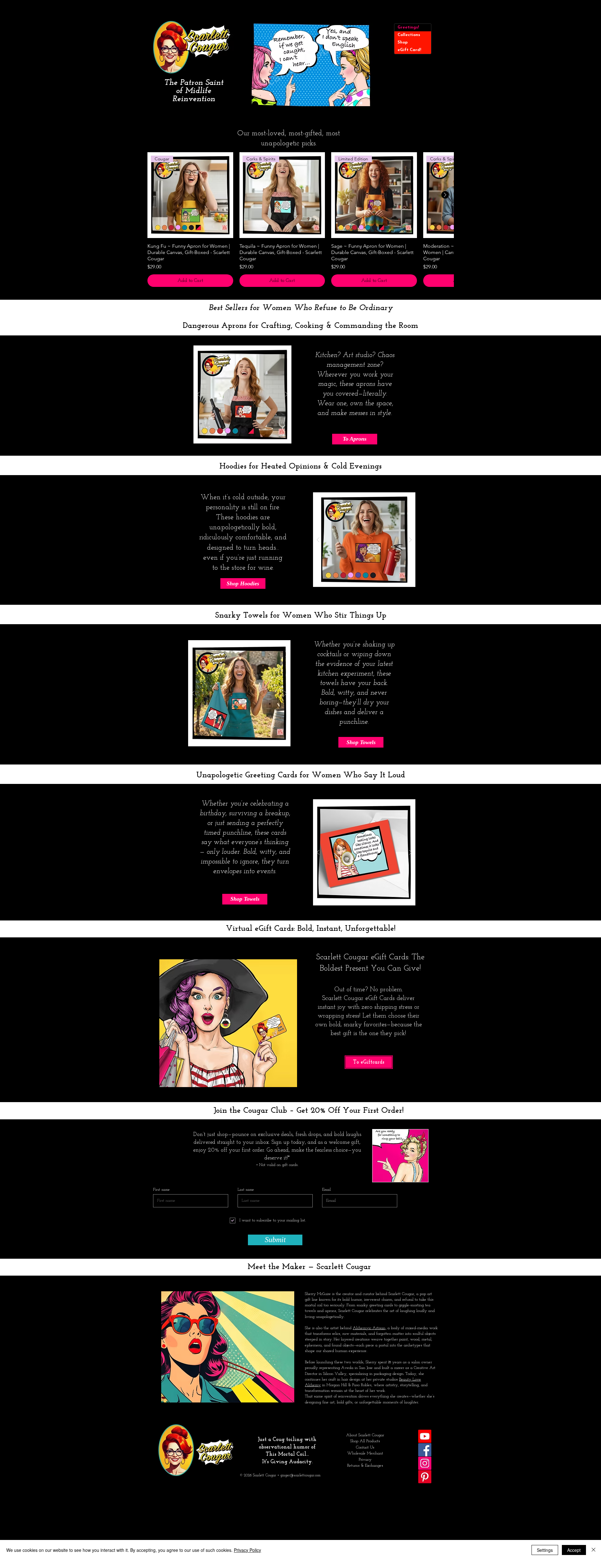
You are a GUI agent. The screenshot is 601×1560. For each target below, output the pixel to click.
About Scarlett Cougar (365, 1435)
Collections (409, 35)
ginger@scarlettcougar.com (300, 1475)
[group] (300, 219)
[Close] (593, 1550)
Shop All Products (365, 1441)
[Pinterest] (424, 1476)
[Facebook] (424, 1449)
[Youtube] (424, 1436)
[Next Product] (445, 195)
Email (326, 1190)
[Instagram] (424, 1463)
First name (161, 1190)
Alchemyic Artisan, (369, 1328)
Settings (545, 1550)
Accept (574, 1550)
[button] (310, 64)
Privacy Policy (247, 1550)
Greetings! (408, 27)
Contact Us (365, 1447)
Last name (246, 1190)
